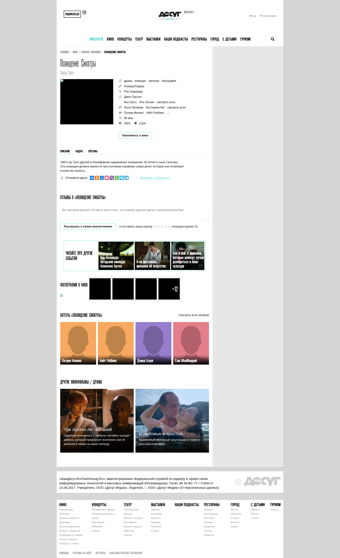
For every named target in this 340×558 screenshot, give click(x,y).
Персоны (92, 151)
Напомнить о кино (135, 135)
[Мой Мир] (102, 178)
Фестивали (98, 522)
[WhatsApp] (117, 178)
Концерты (124, 39)
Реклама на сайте (82, 553)
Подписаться (72, 14)
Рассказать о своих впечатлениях (88, 226)
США (142, 123)
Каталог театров (133, 518)
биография (169, 80)
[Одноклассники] (97, 178)
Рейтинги (64, 513)
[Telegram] (126, 178)
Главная (64, 52)
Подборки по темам (70, 535)
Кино (110, 39)
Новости (209, 535)
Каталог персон (68, 539)
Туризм (245, 39)
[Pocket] (107, 178)
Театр (139, 39)
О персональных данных (199, 487)
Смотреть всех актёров (193, 315)
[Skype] (122, 178)
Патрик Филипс (134, 112)
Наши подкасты (176, 39)
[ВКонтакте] (92, 178)
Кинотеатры (66, 509)
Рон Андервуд (133, 91)
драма (128, 80)
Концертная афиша (103, 509)
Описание (65, 151)
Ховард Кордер (134, 86)
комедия (140, 80)
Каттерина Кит (155, 107)
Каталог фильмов (90, 52)
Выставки (153, 39)
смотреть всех (166, 102)
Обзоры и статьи (69, 543)
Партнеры (100, 553)
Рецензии (209, 526)
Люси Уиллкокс (134, 107)
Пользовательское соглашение (125, 553)
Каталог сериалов (69, 530)
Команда (64, 553)
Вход (253, 15)
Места (234, 509)
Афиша (255, 509)
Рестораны (199, 39)
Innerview (96, 39)
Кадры (79, 151)
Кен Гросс (130, 102)
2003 (127, 123)
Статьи (96, 530)
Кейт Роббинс (155, 112)
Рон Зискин (146, 102)
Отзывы (208, 522)
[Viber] (112, 178)
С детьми (229, 39)
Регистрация (268, 15)
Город (214, 39)
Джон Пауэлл (132, 96)
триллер (153, 80)
